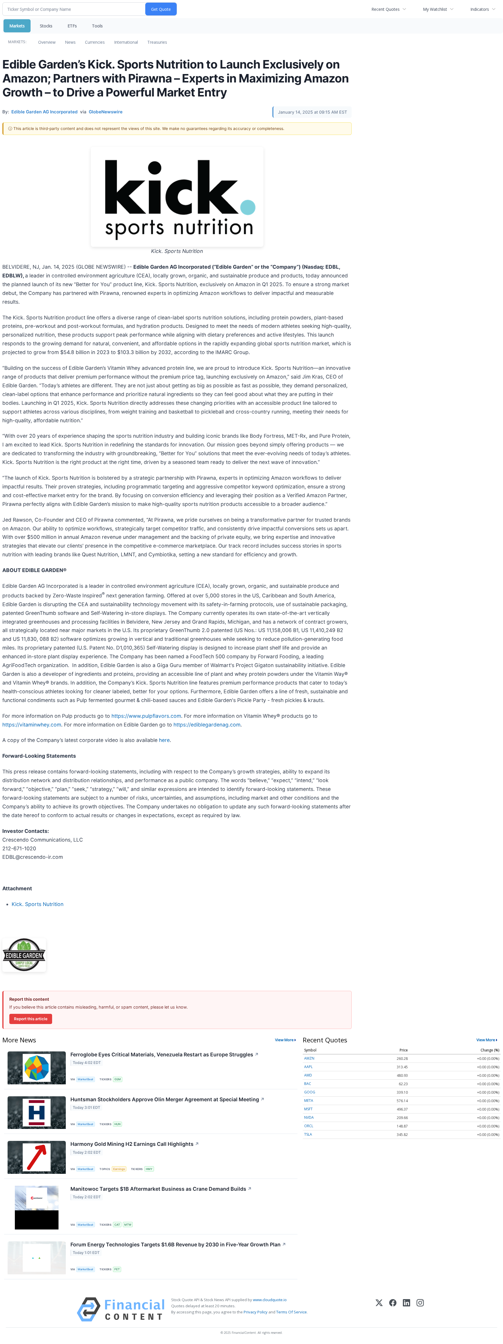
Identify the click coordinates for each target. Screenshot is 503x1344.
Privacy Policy (256, 1312)
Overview (47, 42)
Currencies (95, 42)
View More (284, 1039)
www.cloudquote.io (270, 1299)
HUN (117, 1124)
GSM (117, 1079)
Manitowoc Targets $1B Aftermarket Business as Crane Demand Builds (161, 1189)
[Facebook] (393, 1309)
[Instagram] (420, 1309)
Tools (97, 26)
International (126, 42)
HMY (149, 1169)
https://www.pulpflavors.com (146, 716)
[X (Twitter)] (379, 1309)
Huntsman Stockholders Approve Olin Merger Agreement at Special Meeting (167, 1099)
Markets (17, 26)
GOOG (309, 1092)
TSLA (308, 1134)
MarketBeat (85, 1079)
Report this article (30, 1018)
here (164, 740)
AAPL (308, 1066)
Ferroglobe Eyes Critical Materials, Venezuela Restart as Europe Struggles (164, 1054)
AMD (308, 1075)
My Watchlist (435, 9)
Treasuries (157, 42)
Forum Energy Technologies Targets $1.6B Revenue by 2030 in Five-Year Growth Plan (178, 1244)
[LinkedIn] (406, 1309)
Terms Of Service (291, 1312)
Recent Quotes (385, 9)
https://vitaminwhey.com (31, 725)
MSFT (308, 1108)
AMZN (309, 1058)
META (308, 1100)
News (70, 42)
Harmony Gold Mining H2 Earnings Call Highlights (134, 1144)
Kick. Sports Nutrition (37, 904)
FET (117, 1269)
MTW (127, 1224)
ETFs (72, 26)
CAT (117, 1224)
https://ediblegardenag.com (206, 725)
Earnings (119, 1169)
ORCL (308, 1125)
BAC (307, 1083)
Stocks (46, 26)
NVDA (309, 1117)
